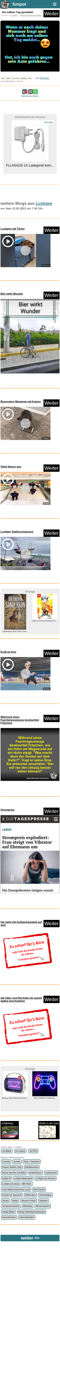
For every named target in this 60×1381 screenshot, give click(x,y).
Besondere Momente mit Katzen (20, 401)
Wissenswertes (43, 1206)
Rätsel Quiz (30, 1195)
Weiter (51, 13)
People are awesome (12, 1195)
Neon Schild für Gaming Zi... (15, 1098)
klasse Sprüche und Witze (31, 15)
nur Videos (20, 1151)
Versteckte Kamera (10, 1206)
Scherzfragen (45, 1195)
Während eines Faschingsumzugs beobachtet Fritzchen (19, 720)
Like (2, 78)
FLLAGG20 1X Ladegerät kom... (30, 138)
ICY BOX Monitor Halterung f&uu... (44, 627)
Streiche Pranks (29, 1201)
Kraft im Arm (8, 652)
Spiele (15, 1201)
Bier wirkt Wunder (11, 293)
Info (29, 78)
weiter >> (30, 1238)
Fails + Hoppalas (31, 1162)
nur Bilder (6, 1151)
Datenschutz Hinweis (29, 96)
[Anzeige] (30, 133)
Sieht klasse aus (10, 466)
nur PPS (33, 1151)
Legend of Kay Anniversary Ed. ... (15, 621)
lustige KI (6, 1178)
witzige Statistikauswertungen (31, 1212)
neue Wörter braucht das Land (16, 1190)
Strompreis (7, 809)
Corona (17, 1162)
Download (16, 78)
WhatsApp (27, 1206)
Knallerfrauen (35, 1173)
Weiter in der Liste (49, 1123)
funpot (19, 4)
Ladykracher (51, 1173)
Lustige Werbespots (23, 1178)
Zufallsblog (7, 1123)
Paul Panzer (38, 1190)
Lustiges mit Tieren (12, 228)
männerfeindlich (26, 1217)
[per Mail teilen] (30, 92)
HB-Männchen (31, 1167)
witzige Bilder (8, 1212)
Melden (24, 78)
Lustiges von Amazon (45, 1178)
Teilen (8, 78)
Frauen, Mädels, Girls (12, 1167)
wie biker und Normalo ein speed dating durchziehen (21, 999)
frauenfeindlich (9, 1217)
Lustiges (14, 15)
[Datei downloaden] (30, 337)
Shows (5, 1201)
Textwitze (43, 1201)
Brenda (44, 78)
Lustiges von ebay (10, 1184)
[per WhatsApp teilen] (35, 92)
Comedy (6, 1162)
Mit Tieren (26, 1184)
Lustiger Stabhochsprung (16, 531)
